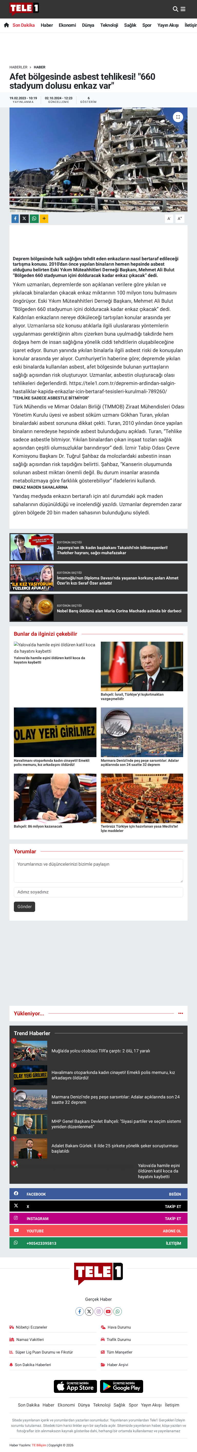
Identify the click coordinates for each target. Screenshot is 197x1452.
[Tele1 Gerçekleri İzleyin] (24, 9)
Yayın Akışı (168, 25)
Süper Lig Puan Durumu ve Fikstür (44, 1352)
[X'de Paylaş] (24, 218)
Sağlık (130, 25)
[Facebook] (79, 1311)
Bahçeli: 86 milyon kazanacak (38, 826)
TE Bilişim (39, 1445)
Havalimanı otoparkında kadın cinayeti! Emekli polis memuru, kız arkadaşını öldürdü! (52, 762)
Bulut (169, 269)
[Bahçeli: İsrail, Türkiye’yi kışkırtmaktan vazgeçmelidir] (142, 666)
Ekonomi (67, 25)
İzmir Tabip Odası (145, 448)
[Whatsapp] (117, 1311)
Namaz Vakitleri (30, 1339)
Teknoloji (109, 25)
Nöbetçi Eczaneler (31, 1327)
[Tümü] (180, 1013)
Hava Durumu (119, 1327)
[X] (89, 1311)
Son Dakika (24, 25)
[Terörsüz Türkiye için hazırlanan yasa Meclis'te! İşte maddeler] (142, 798)
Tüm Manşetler (119, 1352)
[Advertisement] (98, 965)
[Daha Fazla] (44, 218)
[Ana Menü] (183, 9)
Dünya (88, 25)
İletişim (172, 1405)
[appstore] (75, 1386)
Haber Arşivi (117, 1365)
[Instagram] (98, 1311)
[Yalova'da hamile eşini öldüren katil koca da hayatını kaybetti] (55, 647)
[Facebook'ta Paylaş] (15, 218)
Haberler (18, 67)
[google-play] (121, 1386)
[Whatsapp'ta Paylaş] (34, 218)
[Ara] (175, 9)
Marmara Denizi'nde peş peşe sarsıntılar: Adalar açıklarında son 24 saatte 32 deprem (140, 762)
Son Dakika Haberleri (33, 1365)
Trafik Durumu (119, 1339)
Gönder (24, 906)
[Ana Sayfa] (6, 25)
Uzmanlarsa (41, 325)
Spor (147, 25)
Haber (47, 25)
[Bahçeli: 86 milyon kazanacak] (55, 798)
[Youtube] (108, 1311)
